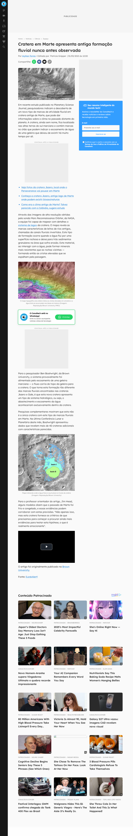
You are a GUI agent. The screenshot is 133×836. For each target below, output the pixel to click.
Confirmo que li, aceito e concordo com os (102, 144)
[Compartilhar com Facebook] (39, 62)
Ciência (37, 39)
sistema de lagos (27, 225)
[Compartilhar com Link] (50, 62)
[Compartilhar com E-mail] (44, 62)
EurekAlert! (32, 576)
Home (20, 39)
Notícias (29, 39)
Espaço (45, 39)
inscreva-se (101, 134)
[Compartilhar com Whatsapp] (34, 62)
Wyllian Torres (29, 56)
